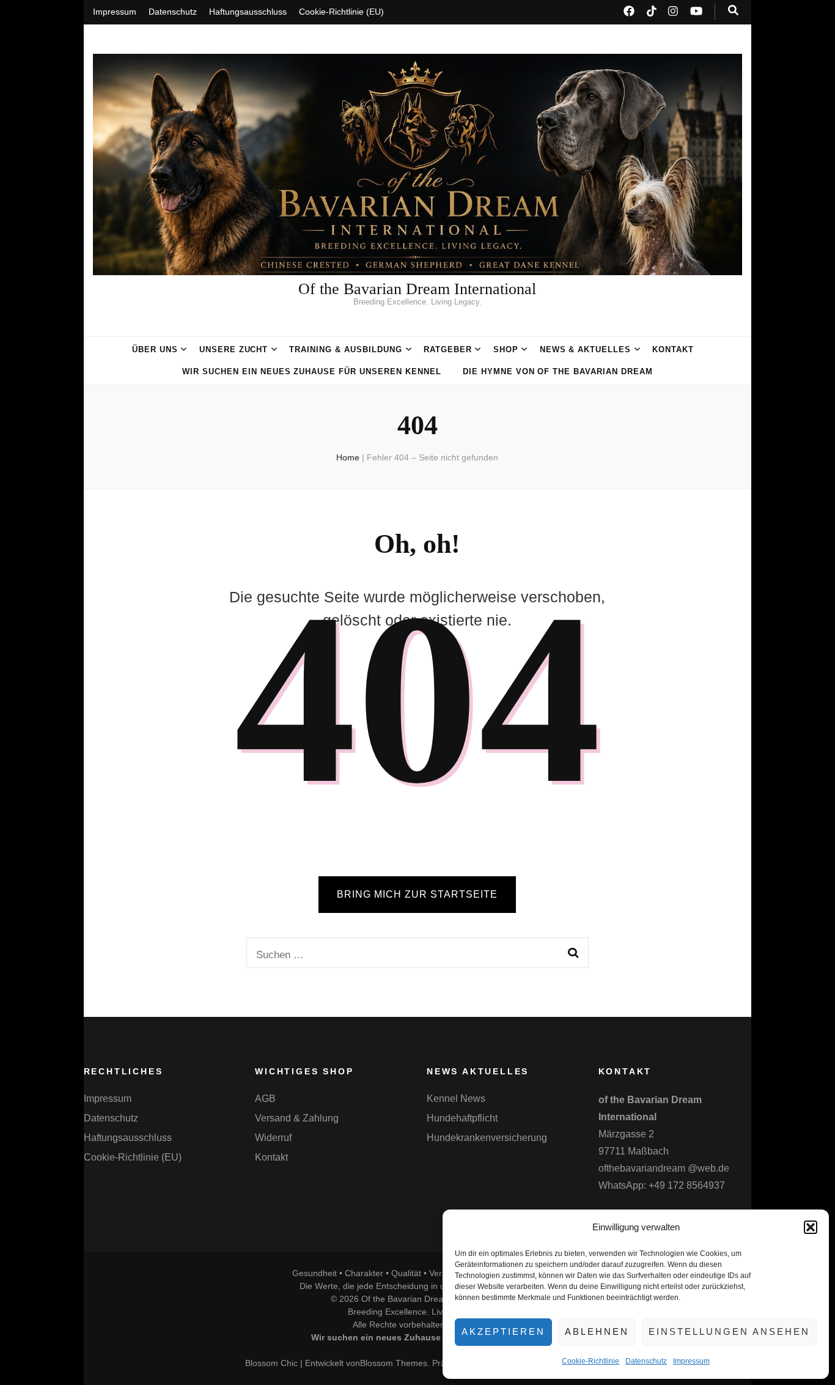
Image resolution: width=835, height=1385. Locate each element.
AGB (265, 1098)
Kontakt (673, 349)
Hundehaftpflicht (462, 1118)
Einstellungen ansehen (729, 1331)
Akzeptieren (503, 1331)
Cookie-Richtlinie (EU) (341, 12)
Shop (505, 349)
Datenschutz (646, 1361)
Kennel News (456, 1098)
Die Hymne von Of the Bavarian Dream (558, 371)
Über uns (155, 349)
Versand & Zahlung (297, 1118)
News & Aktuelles (585, 349)
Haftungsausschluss (248, 12)
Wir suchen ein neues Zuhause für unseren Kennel (311, 371)
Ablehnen (597, 1331)
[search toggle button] (733, 10)
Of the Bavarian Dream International (417, 289)
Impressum (691, 1361)
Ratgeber (448, 349)
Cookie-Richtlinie (590, 1361)
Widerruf (273, 1137)
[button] (810, 1227)
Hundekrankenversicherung (487, 1137)
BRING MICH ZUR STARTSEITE (417, 894)
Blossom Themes (393, 1363)
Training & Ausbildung (345, 349)
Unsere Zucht (233, 349)
